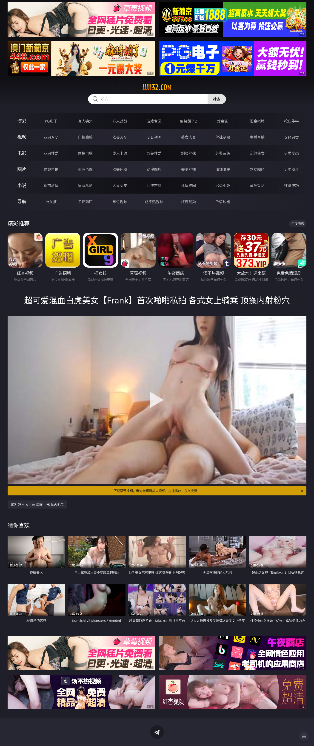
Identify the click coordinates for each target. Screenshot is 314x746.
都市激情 (51, 185)
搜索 (216, 99)
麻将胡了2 (188, 121)
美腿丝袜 (188, 169)
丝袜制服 (222, 137)
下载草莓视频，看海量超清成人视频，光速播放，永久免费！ (157, 491)
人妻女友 (119, 185)
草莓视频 (119, 201)
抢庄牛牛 (291, 121)
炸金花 (222, 121)
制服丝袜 (188, 153)
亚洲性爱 (51, 153)
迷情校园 (188, 185)
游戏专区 (154, 121)
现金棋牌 (257, 121)
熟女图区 (257, 169)
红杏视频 (188, 201)
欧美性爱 (154, 153)
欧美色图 (119, 169)
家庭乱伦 (85, 185)
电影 (21, 153)
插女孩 (51, 201)
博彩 (21, 121)
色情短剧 (222, 201)
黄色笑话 (257, 185)
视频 (21, 137)
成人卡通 (119, 153)
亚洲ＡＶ (51, 137)
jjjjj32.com (157, 87)
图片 (21, 169)
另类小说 (222, 185)
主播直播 (257, 137)
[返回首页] (303, 735)
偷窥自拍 (51, 169)
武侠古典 (154, 185)
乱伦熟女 (257, 153)
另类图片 (291, 169)
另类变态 (291, 153)
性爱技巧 (291, 185)
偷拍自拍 (85, 153)
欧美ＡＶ (119, 137)
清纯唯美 (222, 169)
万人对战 (119, 121)
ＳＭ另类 (291, 137)
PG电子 (51, 121)
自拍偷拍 (85, 137)
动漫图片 (154, 169)
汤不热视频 (154, 201)
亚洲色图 (85, 169)
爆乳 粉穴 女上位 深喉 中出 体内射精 (37, 504)
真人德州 (85, 121)
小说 (21, 185)
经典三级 (222, 153)
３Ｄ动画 (154, 137)
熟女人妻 (188, 137)
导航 (21, 201)
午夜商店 (85, 201)
